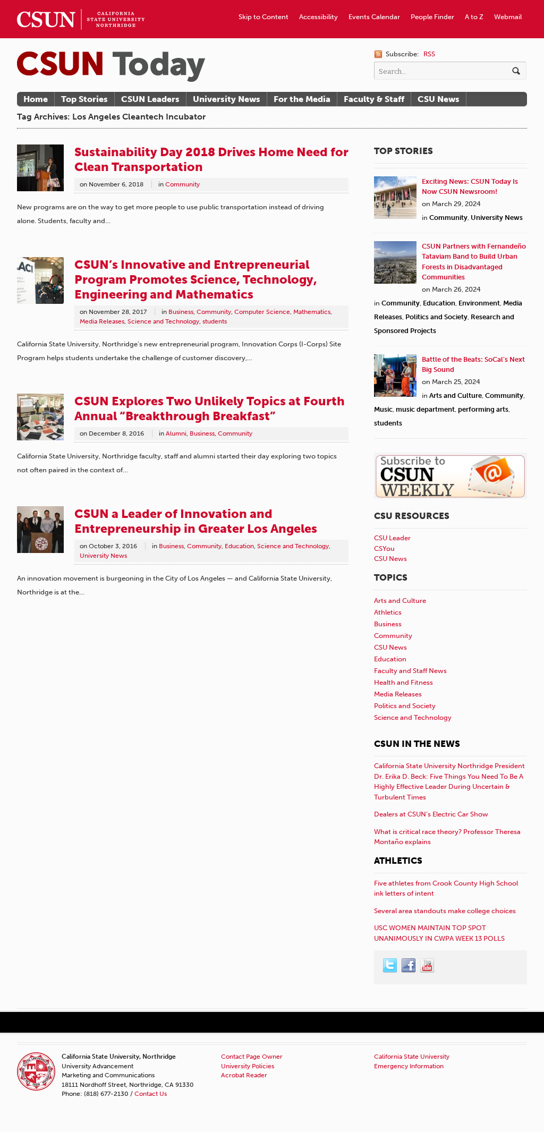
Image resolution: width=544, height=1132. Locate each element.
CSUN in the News (417, 743)
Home (35, 99)
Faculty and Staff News (410, 671)
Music (383, 409)
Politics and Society (436, 317)
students (214, 321)
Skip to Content (263, 17)
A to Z (474, 17)
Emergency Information (409, 1066)
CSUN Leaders (150, 99)
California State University (411, 1056)
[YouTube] (427, 965)
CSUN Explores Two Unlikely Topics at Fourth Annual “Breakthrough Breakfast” (209, 408)
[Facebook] (409, 965)
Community (182, 184)
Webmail (508, 17)
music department (425, 409)
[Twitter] (390, 965)
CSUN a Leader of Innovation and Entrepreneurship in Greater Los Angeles (195, 521)
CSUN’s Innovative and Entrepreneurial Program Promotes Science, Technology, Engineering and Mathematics (195, 279)
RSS (429, 54)
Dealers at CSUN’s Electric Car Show (431, 814)
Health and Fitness (403, 682)
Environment (479, 303)
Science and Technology (163, 321)
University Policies (247, 1066)
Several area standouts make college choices (445, 911)
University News (226, 99)
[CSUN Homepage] (80, 4)
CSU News (439, 99)
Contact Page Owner (252, 1056)
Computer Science (262, 312)
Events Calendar (374, 17)
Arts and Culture (455, 395)
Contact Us (150, 1093)
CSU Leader (392, 538)
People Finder (432, 17)
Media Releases (102, 321)
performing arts (483, 409)
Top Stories (84, 99)
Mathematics (311, 312)
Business (180, 312)
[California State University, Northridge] (111, 67)
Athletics (388, 612)
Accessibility (318, 17)
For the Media (302, 99)
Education (239, 546)
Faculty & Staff (374, 99)
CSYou (384, 548)
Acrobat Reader (244, 1075)
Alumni (176, 433)
